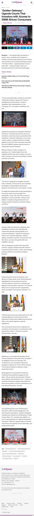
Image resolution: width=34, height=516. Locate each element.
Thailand (24, 456)
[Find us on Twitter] (4, 509)
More (12, 506)
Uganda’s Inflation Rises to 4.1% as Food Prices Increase (15, 77)
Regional (4, 505)
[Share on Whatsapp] (11, 48)
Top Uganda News (7, 458)
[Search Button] (31, 2)
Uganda (16, 458)
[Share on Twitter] (4, 48)
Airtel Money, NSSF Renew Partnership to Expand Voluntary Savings (16, 86)
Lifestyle (26, 503)
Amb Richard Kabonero (24, 448)
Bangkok (4, 451)
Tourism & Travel (11, 503)
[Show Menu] (2, 2)
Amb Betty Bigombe (11, 448)
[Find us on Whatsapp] (6, 509)
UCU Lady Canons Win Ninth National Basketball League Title (16, 81)
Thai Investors (16, 456)
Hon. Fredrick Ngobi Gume (9, 453)
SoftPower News (6, 456)
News (3, 503)
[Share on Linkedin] (23, 48)
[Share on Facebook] (17, 48)
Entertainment (5, 506)
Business (8, 7)
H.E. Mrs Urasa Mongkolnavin (17, 451)
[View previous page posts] (15, 92)
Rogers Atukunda (7, 23)
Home (3, 7)
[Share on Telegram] (29, 48)
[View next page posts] (18, 92)
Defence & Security (13, 505)
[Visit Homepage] (17, 2)
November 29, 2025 (19, 23)
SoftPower (21, 453)
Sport (21, 505)
